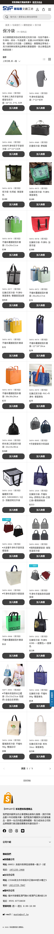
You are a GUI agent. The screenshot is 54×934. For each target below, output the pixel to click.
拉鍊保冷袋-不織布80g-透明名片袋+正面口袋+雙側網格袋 (39, 497)
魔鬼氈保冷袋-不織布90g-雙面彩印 (12, 745)
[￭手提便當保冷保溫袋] (40, 425)
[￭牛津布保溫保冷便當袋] (13, 575)
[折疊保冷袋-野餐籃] (40, 127)
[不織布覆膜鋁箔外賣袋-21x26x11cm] (13, 224)
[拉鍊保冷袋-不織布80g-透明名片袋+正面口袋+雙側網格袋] (40, 476)
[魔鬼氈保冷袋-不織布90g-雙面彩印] (13, 725)
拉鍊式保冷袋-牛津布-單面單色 (39, 193)
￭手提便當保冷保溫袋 (39, 444)
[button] (43, 9)
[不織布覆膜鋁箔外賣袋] (13, 325)
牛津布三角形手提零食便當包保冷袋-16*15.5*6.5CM (12, 99)
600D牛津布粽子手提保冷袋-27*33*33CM (13, 147)
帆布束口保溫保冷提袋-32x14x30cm (11, 445)
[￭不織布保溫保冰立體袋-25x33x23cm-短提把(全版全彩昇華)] (13, 675)
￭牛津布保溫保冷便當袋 (13, 593)
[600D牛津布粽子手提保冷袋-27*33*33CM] (13, 127)
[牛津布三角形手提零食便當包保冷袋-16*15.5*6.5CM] (13, 78)
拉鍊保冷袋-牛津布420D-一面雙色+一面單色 (40, 643)
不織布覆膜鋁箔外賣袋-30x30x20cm (11, 395)
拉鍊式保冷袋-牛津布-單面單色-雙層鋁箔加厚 (13, 294)
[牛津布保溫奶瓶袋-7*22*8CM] (40, 78)
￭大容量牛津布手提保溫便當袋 (13, 549)
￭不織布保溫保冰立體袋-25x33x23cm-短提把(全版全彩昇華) (12, 696)
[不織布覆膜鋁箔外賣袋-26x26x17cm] (40, 274)
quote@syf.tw (21, 914)
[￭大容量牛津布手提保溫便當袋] (13, 529)
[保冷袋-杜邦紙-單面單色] (13, 173)
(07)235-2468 (16, 870)
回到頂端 (27, 781)
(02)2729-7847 (17, 885)
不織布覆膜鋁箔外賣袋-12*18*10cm (38, 345)
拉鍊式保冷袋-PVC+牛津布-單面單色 (39, 395)
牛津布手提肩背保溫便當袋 (39, 595)
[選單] (50, 9)
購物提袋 (28, 25)
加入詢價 (13, 108)
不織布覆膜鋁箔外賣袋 (12, 343)
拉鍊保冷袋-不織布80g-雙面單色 (38, 695)
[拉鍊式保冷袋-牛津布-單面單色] (40, 173)
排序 (4, 57)
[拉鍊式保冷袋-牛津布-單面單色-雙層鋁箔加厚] (13, 274)
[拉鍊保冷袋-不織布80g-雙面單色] (40, 675)
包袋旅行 (16, 25)
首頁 (7, 25)
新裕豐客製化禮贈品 (16, 927)
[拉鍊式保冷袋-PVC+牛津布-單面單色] (40, 375)
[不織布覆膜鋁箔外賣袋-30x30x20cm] (13, 375)
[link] (11, 768)
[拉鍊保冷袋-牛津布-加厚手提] (40, 224)
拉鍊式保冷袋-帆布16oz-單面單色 (38, 745)
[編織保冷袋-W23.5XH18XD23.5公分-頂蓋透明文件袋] (13, 476)
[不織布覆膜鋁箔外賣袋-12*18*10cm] (40, 325)
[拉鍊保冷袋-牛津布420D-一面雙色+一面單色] (40, 621)
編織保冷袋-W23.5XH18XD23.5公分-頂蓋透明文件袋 (12, 497)
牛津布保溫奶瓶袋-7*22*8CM (36, 98)
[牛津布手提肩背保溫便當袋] (40, 575)
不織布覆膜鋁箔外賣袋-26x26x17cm (38, 294)
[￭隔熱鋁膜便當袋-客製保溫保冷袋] (40, 529)
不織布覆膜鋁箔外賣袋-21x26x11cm (11, 244)
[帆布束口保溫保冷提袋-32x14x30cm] (13, 425)
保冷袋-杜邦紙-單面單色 (12, 193)
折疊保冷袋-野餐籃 (38, 146)
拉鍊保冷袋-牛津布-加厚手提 (39, 244)
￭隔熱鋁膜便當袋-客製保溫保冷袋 (39, 549)
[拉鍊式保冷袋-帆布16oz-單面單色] (40, 725)
